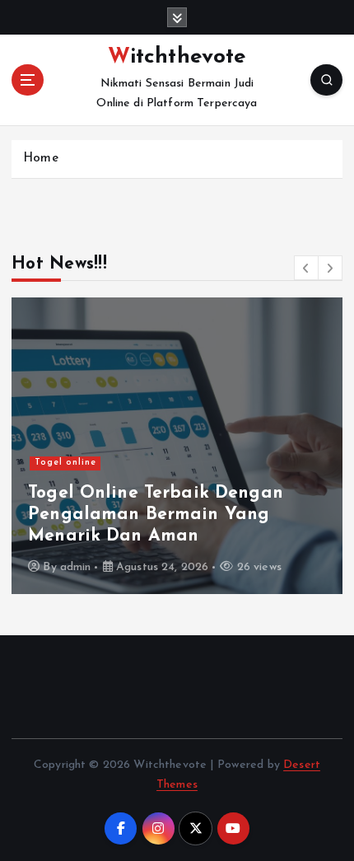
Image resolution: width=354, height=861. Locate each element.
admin (75, 567)
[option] (177, 445)
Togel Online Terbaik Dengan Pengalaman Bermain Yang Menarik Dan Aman (155, 514)
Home (40, 158)
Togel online (65, 462)
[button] (306, 267)
